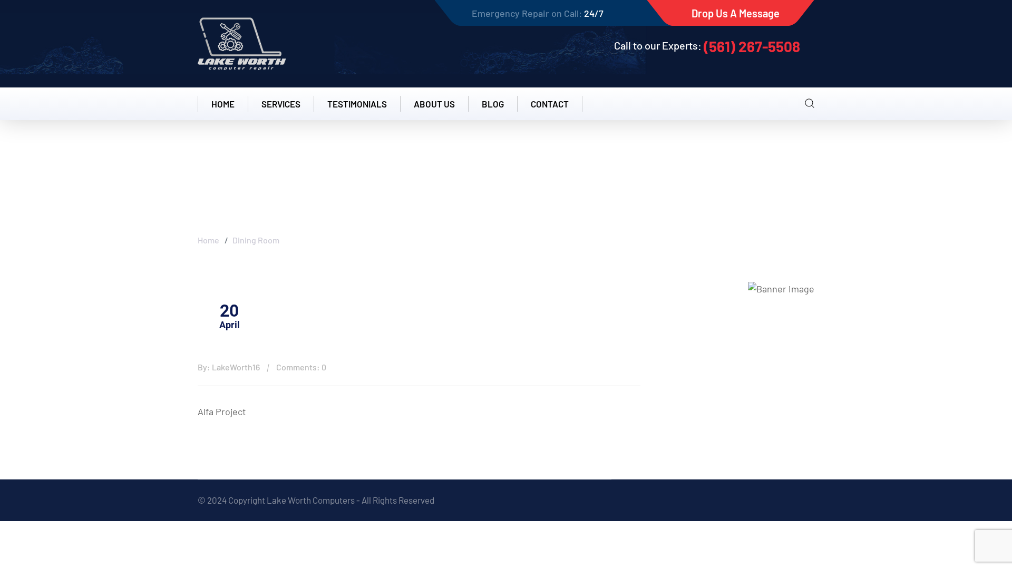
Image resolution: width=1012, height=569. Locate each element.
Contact (550, 104)
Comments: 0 (301, 367)
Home (223, 104)
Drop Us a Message (736, 13)
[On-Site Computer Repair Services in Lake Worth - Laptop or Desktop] (242, 43)
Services (280, 104)
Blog (493, 104)
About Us (434, 104)
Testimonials (357, 104)
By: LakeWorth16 (229, 367)
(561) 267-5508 (752, 46)
